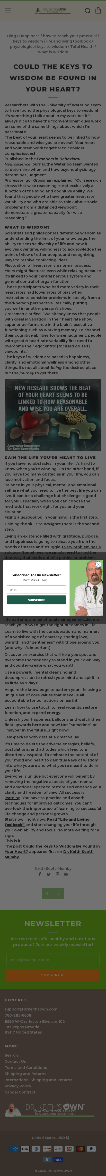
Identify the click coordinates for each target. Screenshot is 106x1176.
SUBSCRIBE (36, 599)
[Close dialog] (98, 564)
